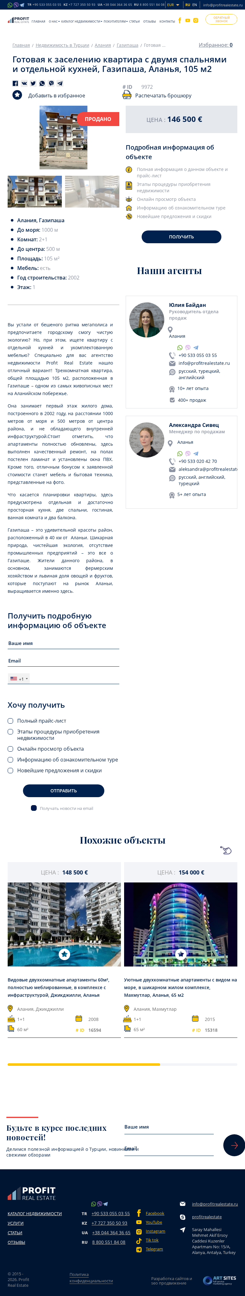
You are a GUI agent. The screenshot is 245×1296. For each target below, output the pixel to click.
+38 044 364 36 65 (111, 1232)
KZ (79, 5)
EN (194, 4)
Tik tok (152, 1240)
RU (149, 5)
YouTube (154, 1222)
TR (44, 5)
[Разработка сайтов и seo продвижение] (219, 1280)
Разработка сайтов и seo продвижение (171, 1280)
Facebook (155, 1213)
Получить (181, 237)
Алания (103, 45)
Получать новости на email (66, 808)
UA (115, 5)
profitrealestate (207, 1217)
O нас (53, 21)
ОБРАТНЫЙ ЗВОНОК (221, 19)
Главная (38, 21)
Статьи (134, 21)
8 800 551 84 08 (108, 1242)
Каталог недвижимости (80, 21)
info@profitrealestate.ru (223, 5)
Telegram (154, 1249)
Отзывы (149, 21)
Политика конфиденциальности (91, 1277)
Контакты (167, 21)
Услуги (16, 1223)
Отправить (63, 791)
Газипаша (127, 45)
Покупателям (115, 21)
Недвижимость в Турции (62, 45)
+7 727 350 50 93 (109, 1223)
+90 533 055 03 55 (198, 355)
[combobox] (19, 678)
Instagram (155, 1231)
